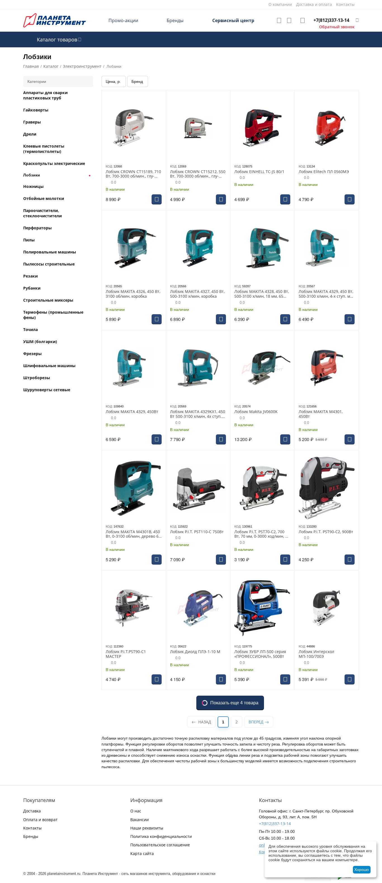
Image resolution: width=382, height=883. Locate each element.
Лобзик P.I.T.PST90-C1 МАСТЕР (126, 654)
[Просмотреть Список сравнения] (289, 20)
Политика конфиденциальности (161, 836)
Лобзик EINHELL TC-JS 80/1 (259, 171)
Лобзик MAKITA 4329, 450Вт (132, 411)
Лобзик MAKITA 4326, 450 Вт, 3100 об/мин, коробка (133, 294)
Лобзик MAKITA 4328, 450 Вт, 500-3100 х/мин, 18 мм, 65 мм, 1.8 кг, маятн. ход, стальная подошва (261, 294)
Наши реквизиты (146, 828)
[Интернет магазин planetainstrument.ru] (54, 20)
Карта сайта (142, 853)
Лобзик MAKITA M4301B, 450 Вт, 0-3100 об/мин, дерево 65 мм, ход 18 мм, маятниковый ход (133, 534)
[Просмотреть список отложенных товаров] (279, 20)
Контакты (32, 828)
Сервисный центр (233, 20)
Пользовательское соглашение (160, 844)
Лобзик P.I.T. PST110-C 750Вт (197, 532)
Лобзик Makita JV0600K (256, 411)
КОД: (109, 166)
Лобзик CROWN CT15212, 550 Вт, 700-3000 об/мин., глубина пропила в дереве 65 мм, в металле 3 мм (197, 174)
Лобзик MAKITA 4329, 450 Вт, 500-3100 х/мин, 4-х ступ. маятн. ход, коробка (326, 294)
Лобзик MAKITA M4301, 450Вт (321, 414)
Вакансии (139, 819)
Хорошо (361, 869)
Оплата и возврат (40, 819)
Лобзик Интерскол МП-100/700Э (316, 654)
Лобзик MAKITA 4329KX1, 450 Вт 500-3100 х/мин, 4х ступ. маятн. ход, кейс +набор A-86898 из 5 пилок (197, 414)
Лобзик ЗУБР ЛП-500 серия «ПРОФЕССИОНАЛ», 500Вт (260, 654)
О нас (135, 811)
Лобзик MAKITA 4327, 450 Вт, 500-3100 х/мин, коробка (197, 294)
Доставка (32, 811)
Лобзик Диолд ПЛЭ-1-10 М (195, 651)
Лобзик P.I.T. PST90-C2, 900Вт (326, 532)
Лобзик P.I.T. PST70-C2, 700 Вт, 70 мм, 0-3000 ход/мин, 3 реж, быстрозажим (260, 534)
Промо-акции (123, 20)
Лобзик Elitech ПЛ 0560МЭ (324, 171)
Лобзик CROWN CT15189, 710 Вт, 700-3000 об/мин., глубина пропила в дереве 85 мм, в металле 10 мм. (133, 174)
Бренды (175, 20)
